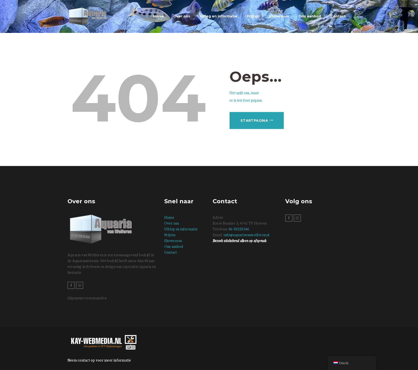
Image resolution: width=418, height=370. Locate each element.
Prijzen (170, 234)
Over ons (171, 223)
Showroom (173, 240)
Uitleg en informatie (181, 228)
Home (169, 217)
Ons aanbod (173, 246)
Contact (170, 252)
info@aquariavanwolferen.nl (246, 234)
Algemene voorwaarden (86, 297)
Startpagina (254, 120)
